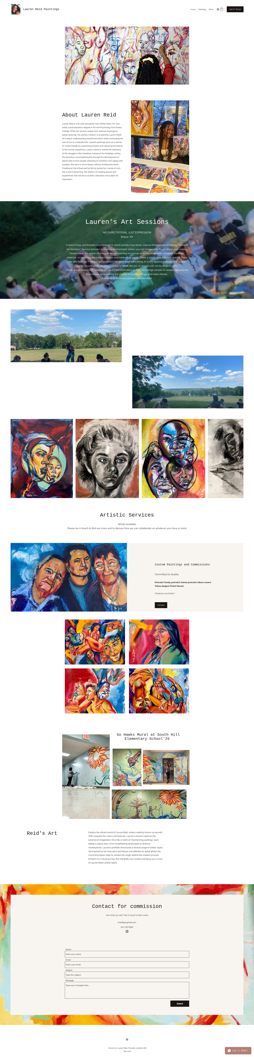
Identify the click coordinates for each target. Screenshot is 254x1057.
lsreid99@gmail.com (127, 922)
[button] (221, 9)
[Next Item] (238, 458)
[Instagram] (218, 9)
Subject (68, 970)
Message (69, 981)
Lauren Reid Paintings (41, 9)
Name (68, 950)
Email (68, 960)
